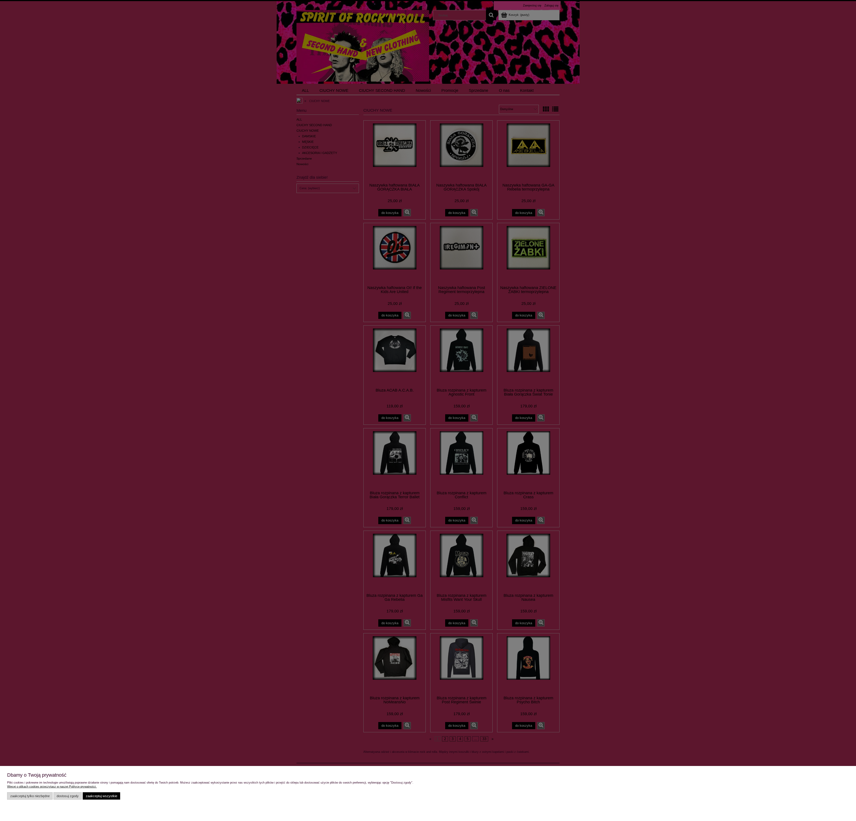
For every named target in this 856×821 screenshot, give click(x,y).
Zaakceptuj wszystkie (101, 796)
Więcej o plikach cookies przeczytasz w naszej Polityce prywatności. (52, 786)
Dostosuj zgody (68, 796)
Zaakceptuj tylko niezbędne (30, 796)
